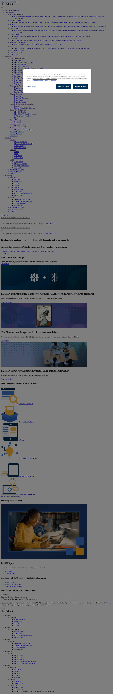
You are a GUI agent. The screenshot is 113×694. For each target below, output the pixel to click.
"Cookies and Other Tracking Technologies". (45, 80)
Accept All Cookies (80, 86)
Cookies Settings (31, 86)
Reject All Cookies (63, 86)
